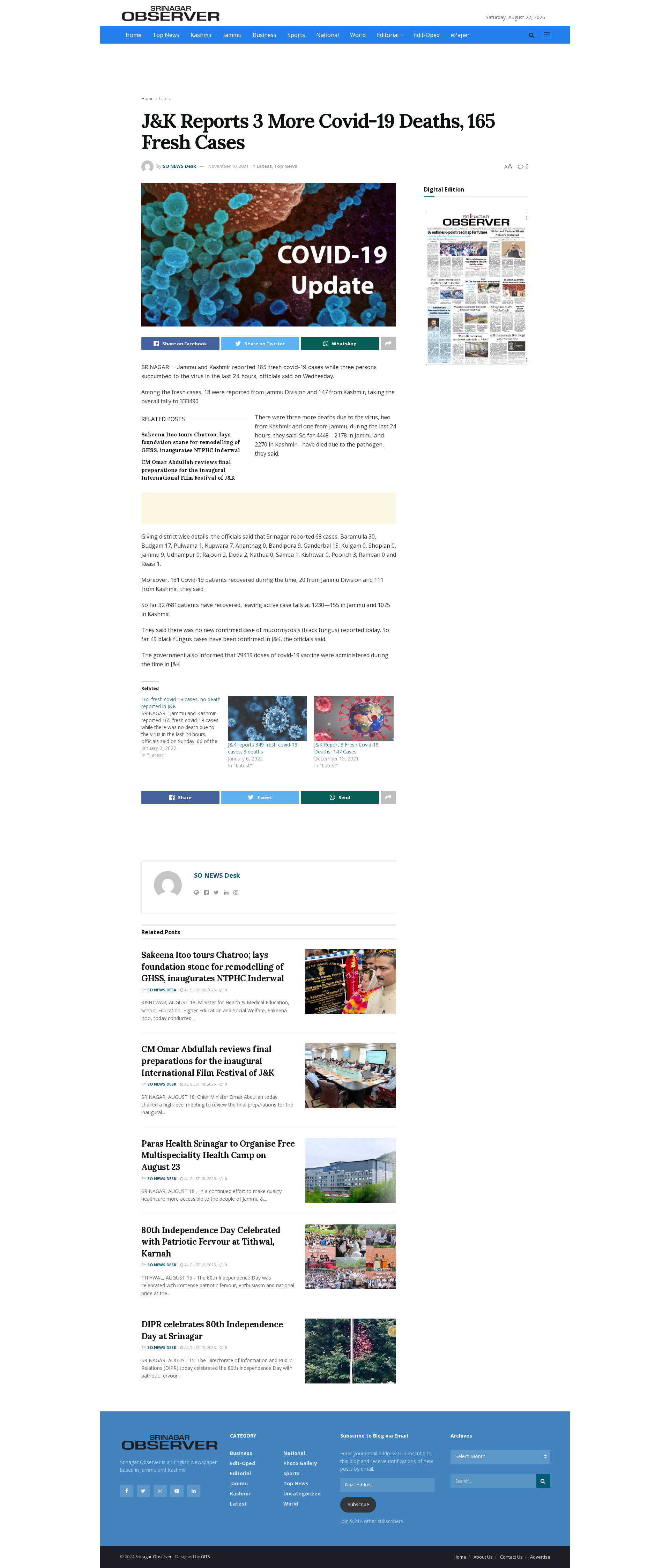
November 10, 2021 (228, 166)
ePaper (460, 35)
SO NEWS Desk (179, 166)
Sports (296, 35)
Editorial (388, 35)
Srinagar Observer (153, 1557)
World (358, 35)
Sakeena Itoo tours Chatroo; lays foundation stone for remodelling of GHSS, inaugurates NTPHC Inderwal (190, 442)
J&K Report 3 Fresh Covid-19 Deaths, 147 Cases (346, 748)
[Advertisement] (335, 70)
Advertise (540, 1557)
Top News (165, 35)
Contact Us (511, 1557)
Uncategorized (302, 1493)
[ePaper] (476, 287)
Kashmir (201, 35)
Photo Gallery (300, 1463)
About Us (483, 1557)
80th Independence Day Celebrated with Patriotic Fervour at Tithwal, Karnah (211, 1242)
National (327, 35)
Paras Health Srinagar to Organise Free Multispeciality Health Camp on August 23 (218, 1155)
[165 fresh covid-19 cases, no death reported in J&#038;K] (184, 727)
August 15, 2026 (199, 1264)
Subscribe (358, 1504)
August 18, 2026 (199, 989)
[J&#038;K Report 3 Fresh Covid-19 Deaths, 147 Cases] (354, 718)
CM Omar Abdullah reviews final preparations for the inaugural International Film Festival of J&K (188, 470)
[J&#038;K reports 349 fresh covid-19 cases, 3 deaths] (267, 718)
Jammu (232, 35)
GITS (205, 1557)
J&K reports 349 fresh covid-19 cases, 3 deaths (262, 748)
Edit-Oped (427, 35)
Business (264, 35)
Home (133, 35)
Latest (165, 99)
